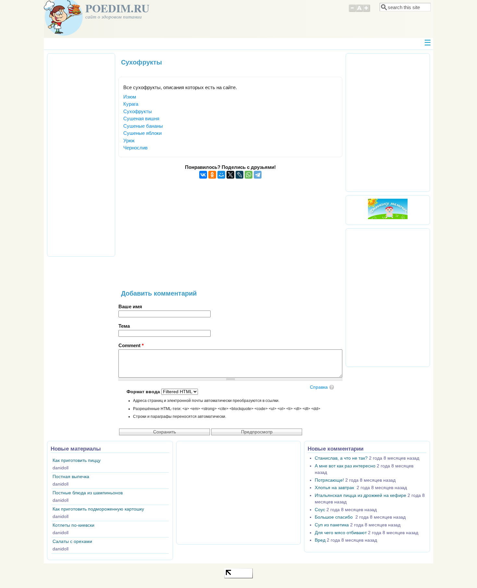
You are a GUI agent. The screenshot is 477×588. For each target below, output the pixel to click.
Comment (131, 345)
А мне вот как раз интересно (345, 466)
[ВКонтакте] (203, 175)
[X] (230, 175)
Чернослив (135, 147)
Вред (320, 540)
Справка (319, 387)
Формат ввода (144, 391)
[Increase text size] (367, 11)
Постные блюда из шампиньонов (88, 492)
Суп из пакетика (332, 525)
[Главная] (63, 34)
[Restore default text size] (359, 11)
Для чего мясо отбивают (341, 532)
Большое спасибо (334, 517)
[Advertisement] (230, 238)
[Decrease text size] (352, 11)
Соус (320, 509)
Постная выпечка (71, 476)
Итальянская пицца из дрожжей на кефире (360, 495)
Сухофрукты (137, 111)
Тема (124, 326)
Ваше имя (130, 306)
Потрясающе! (329, 480)
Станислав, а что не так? (341, 458)
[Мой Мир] (221, 175)
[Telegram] (258, 175)
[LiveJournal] (239, 175)
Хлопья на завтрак (335, 487)
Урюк (129, 140)
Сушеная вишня (141, 118)
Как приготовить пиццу (77, 460)
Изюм (129, 97)
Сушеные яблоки (142, 133)
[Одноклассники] (212, 175)
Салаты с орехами (72, 541)
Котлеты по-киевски (73, 525)
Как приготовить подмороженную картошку (98, 509)
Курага (130, 104)
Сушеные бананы (143, 126)
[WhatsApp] (248, 175)
